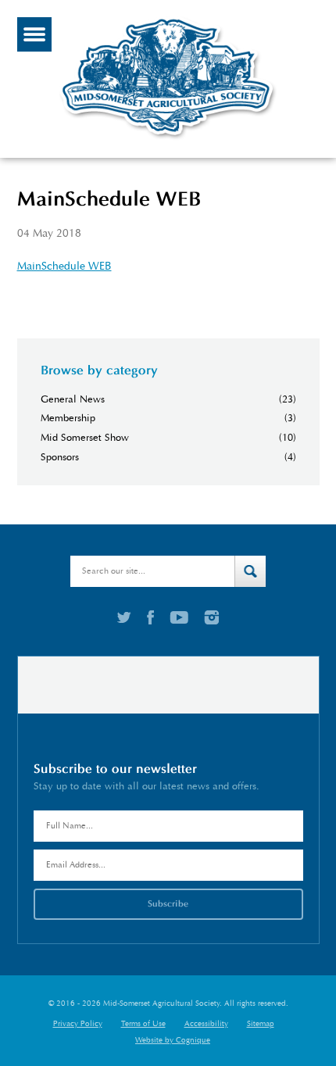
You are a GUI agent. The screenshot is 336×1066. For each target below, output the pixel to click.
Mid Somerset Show (85, 438)
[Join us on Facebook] (150, 617)
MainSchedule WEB (64, 266)
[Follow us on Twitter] (124, 617)
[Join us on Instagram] (211, 617)
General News (73, 400)
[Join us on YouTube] (179, 617)
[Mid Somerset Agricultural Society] (168, 139)
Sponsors (60, 458)
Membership (68, 418)
